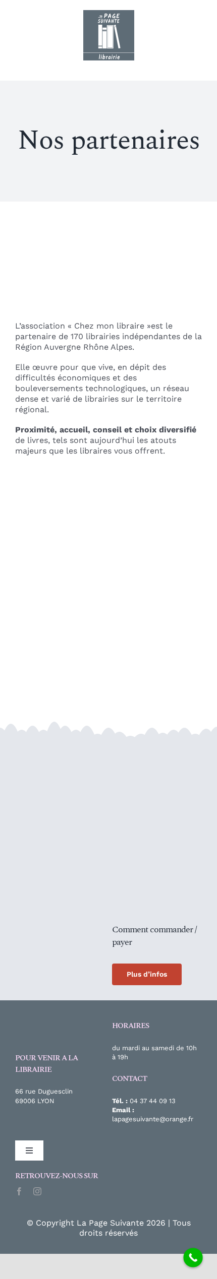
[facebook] (19, 1191)
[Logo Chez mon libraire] (53, 752)
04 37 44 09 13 (153, 1101)
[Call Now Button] (193, 1257)
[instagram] (37, 1191)
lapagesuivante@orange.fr (152, 1119)
